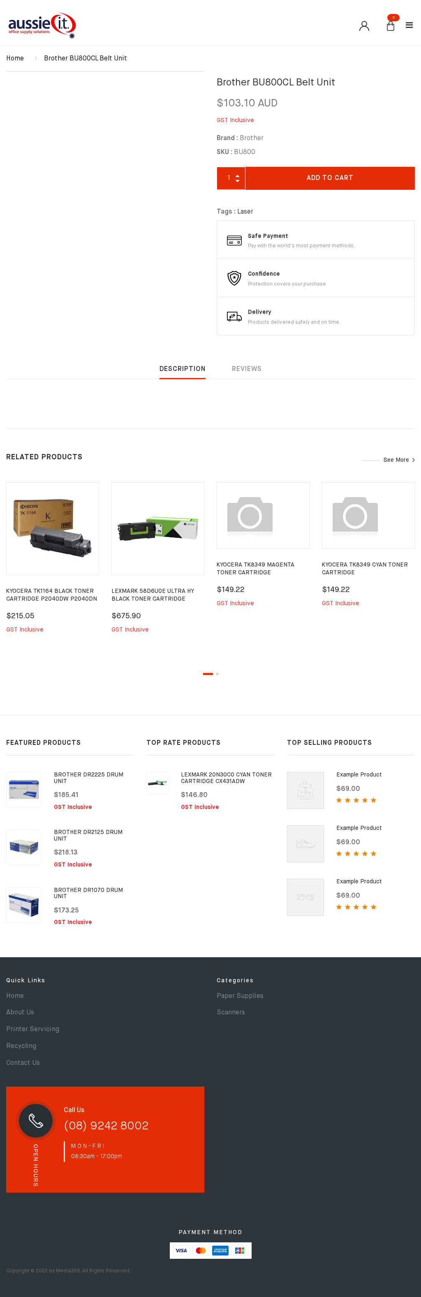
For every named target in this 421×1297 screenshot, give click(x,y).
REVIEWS (247, 369)
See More (396, 460)
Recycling (21, 1046)
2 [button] (217, 674)
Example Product (359, 775)
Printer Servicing (32, 1029)
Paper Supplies (240, 996)
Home (15, 58)
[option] (52, 567)
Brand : (227, 138)
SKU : (224, 152)
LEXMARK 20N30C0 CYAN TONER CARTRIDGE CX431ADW (226, 778)
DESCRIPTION (183, 369)
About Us (20, 1012)
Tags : (226, 212)
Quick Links (26, 981)
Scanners (231, 1012)
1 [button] (208, 674)
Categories (235, 981)
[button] (391, 26)
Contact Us (23, 1063)
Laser (245, 212)
